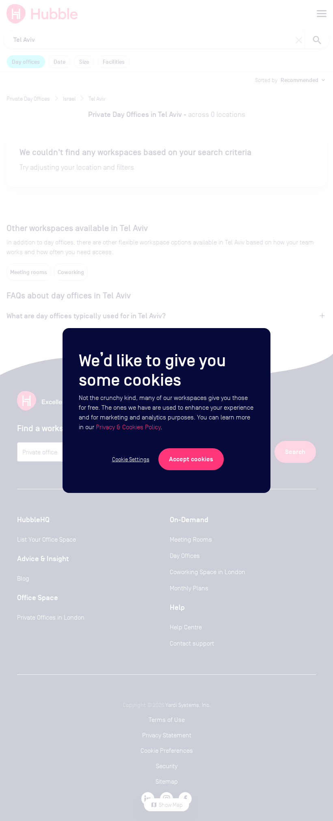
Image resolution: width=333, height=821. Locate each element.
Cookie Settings (130, 459)
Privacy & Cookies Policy (128, 426)
